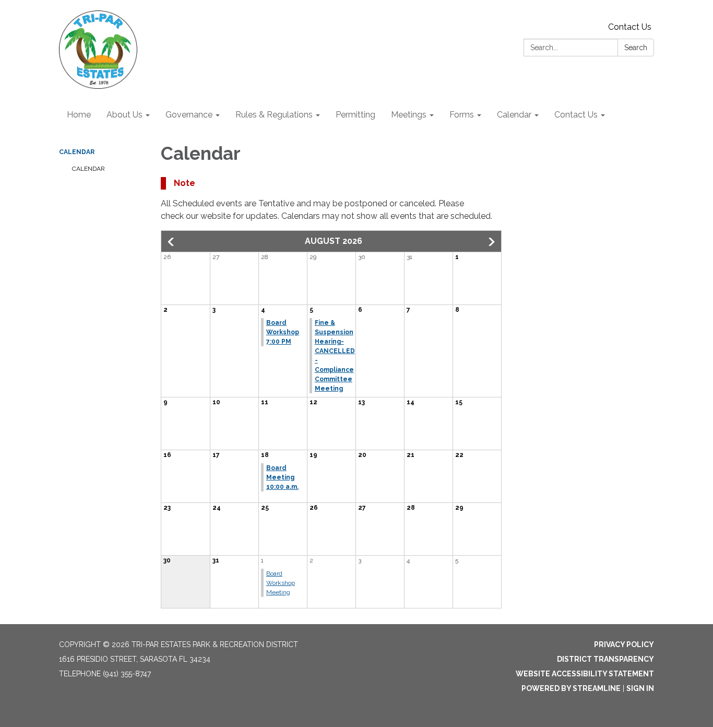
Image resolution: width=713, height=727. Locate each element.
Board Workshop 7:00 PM (282, 332)
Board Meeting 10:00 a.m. (282, 477)
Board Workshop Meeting (280, 583)
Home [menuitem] (79, 115)
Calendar (76, 152)
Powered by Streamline (571, 688)
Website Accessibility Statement (585, 674)
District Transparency (605, 659)
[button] (171, 241)
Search (635, 47)
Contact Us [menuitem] (576, 115)
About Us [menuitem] (124, 115)
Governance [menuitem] (188, 115)
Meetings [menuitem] (408, 115)
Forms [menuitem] (461, 115)
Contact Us (629, 27)
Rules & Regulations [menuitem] (274, 115)
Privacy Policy (624, 644)
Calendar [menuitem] (514, 115)
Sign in (640, 688)
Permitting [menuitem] (355, 115)
